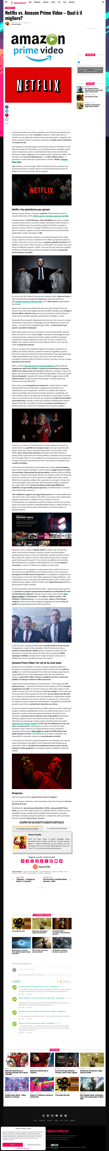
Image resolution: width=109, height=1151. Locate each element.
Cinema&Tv (45, 2)
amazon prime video (45, 871)
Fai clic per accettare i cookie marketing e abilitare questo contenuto (90, 70)
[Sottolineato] (24, 975)
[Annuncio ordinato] (29, 975)
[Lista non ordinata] (31, 975)
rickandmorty (33, 873)
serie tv (41, 873)
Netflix (25, 873)
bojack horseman (58, 871)
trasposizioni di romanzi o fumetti (24, 723)
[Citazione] (34, 975)
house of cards (17, 873)
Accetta (13, 1144)
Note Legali (26, 1148)
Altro (64, 2)
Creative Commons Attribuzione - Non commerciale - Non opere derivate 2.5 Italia (64, 1147)
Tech (59, 2)
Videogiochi (37, 2)
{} (41, 974)
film (66, 871)
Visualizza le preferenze (33, 1144)
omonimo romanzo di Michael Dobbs (28, 301)
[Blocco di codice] (36, 975)
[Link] (39, 975)
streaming (48, 873)
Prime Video (36, 731)
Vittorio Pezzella (16, 24)
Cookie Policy (20, 1148)
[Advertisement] (42, 117)
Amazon (26, 871)
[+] (43, 974)
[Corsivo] (22, 975)
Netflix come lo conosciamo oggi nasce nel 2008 (50, 216)
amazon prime (34, 871)
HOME (30, 2)
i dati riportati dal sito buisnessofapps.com (39, 366)
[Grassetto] (19, 975)
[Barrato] (27, 975)
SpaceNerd (71, 2)
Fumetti (53, 2)
